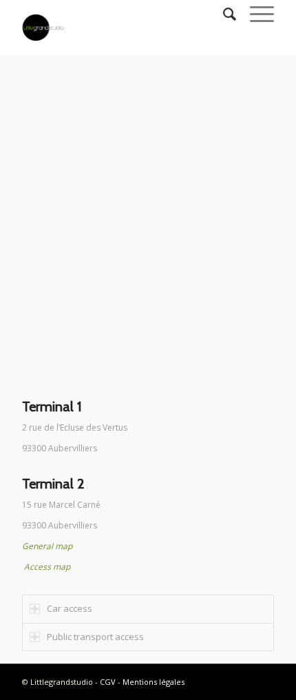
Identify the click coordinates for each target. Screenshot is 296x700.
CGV (108, 682)
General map (47, 546)
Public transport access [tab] (95, 636)
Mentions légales (153, 682)
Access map (47, 567)
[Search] (222, 14)
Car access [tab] (69, 608)
